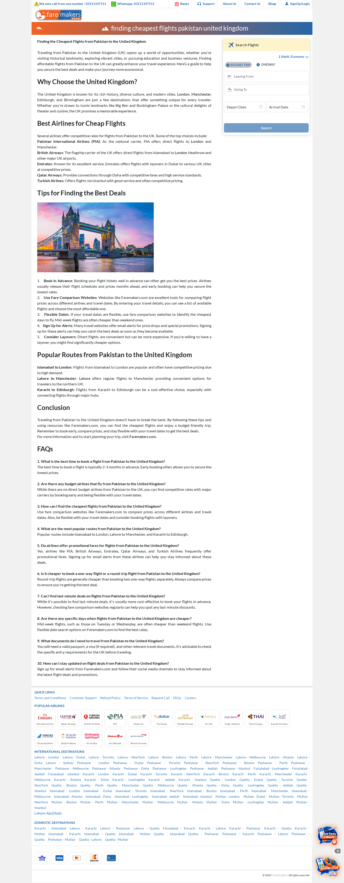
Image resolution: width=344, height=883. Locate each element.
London (183, 94)
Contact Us (252, 4)
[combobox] (268, 76)
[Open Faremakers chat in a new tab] (327, 835)
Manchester (201, 94)
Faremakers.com (142, 436)
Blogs (272, 4)
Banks (184, 4)
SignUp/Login (300, 4)
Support (209, 4)
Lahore (85, 378)
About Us (229, 4)
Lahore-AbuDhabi (48, 813)
